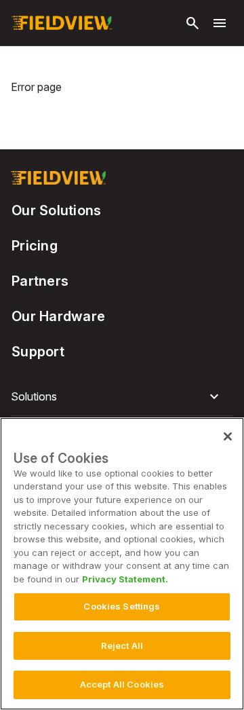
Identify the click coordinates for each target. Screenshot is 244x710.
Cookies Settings (121, 606)
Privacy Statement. (125, 579)
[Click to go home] (62, 23)
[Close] (228, 436)
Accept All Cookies (122, 684)
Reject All (122, 645)
